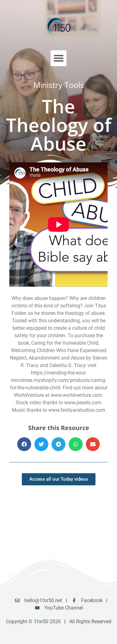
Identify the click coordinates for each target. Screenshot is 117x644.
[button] (58, 58)
